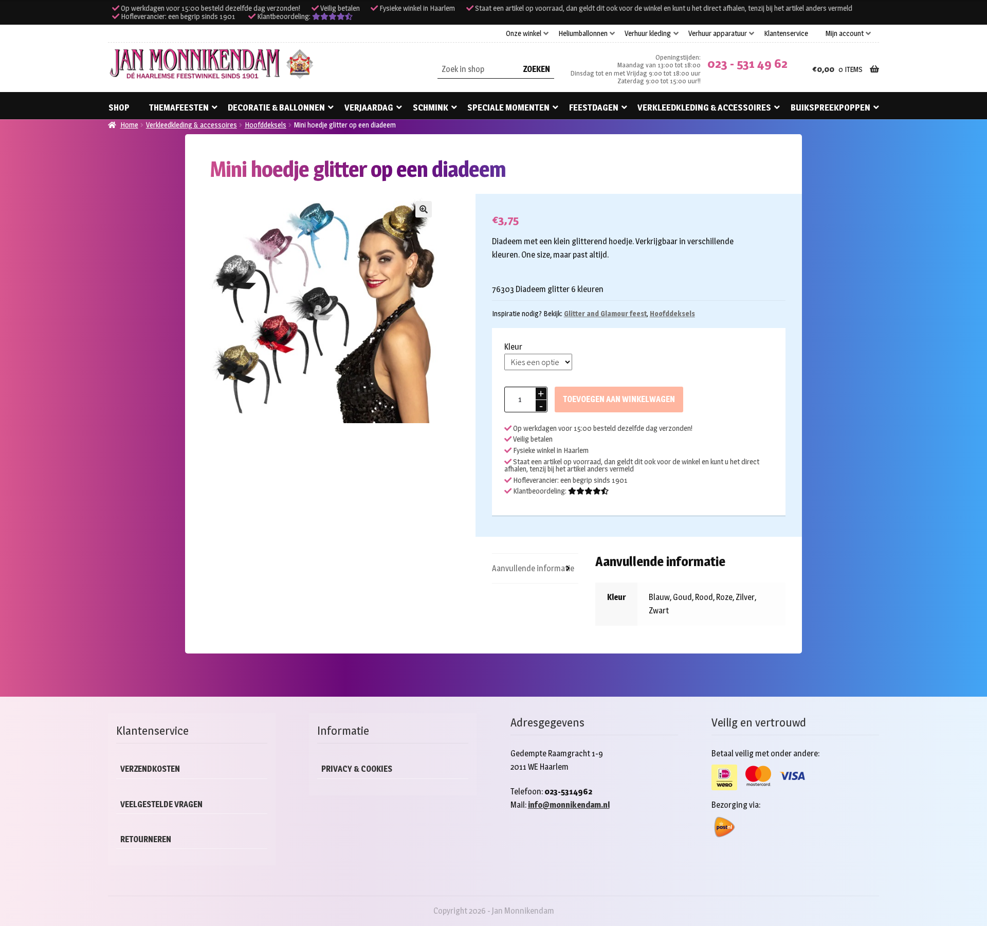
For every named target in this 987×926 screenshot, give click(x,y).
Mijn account (845, 33)
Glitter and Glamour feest (605, 313)
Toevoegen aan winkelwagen (619, 399)
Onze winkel (523, 33)
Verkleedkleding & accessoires (704, 107)
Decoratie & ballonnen (276, 107)
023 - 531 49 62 (747, 63)
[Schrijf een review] (332, 16)
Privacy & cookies (356, 769)
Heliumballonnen (583, 33)
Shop (119, 107)
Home (129, 124)
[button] (423, 209)
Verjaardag (368, 107)
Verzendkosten (150, 769)
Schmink (430, 107)
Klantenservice (786, 33)
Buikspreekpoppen (830, 107)
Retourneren (145, 839)
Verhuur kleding (648, 33)
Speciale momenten (508, 107)
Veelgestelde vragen (161, 804)
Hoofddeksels (265, 124)
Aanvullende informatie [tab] (533, 568)
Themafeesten (179, 107)
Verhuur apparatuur (717, 33)
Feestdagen (593, 107)
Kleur (513, 347)
